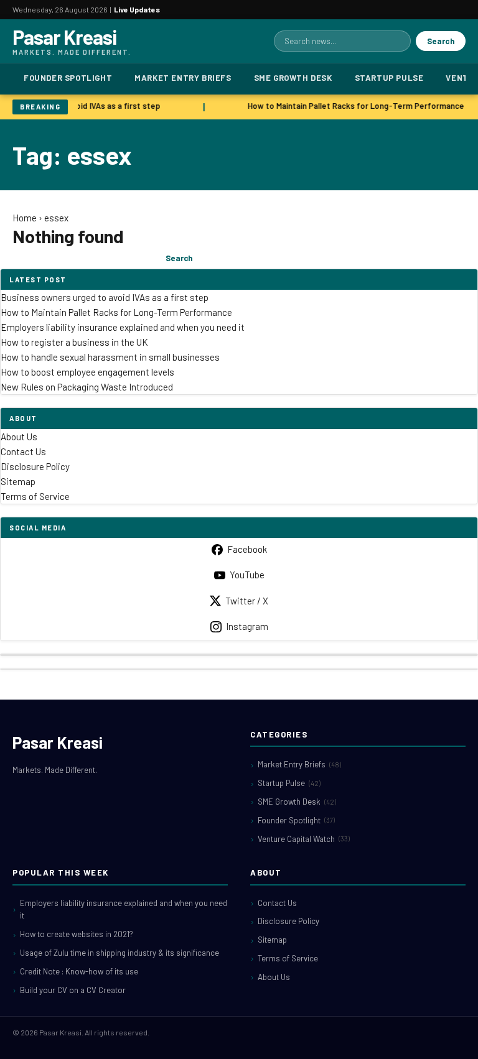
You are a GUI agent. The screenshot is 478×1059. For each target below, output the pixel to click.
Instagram (247, 626)
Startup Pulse (389, 78)
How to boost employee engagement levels (87, 371)
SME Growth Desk (293, 78)
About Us (19, 436)
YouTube (247, 574)
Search (440, 41)
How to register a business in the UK (74, 342)
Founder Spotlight (68, 78)
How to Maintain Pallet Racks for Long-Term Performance (354, 106)
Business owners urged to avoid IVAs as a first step (105, 297)
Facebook (247, 549)
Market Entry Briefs (182, 78)
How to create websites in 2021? (76, 934)
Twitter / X (246, 600)
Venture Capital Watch (304, 839)
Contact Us (23, 451)
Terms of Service (35, 496)
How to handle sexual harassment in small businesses (110, 357)
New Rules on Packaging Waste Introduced (87, 386)
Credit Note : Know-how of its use (79, 971)
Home (24, 217)
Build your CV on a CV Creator (73, 990)
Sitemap (18, 481)
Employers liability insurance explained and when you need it (123, 327)
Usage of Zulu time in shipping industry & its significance (119, 953)
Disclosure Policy (35, 466)
